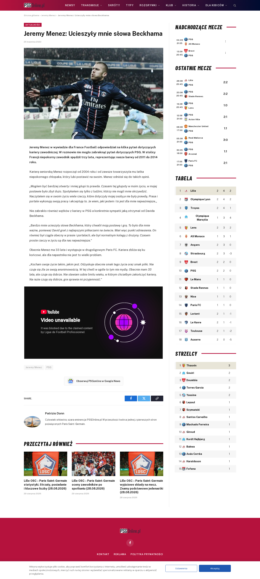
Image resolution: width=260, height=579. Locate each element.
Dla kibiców (215, 5)
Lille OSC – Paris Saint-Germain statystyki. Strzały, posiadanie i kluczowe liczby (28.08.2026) (45, 484)
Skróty (114, 5)
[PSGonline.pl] (34, 5)
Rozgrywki (148, 5)
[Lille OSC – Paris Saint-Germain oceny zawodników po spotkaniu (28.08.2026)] (93, 464)
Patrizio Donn (54, 413)
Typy (129, 5)
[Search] (234, 5)
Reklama (120, 554)
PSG (49, 367)
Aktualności (32, 25)
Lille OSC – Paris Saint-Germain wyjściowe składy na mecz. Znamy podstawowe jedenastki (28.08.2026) (141, 486)
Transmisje (90, 5)
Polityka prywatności (147, 554)
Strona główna (31, 15)
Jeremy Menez (48, 15)
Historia (189, 5)
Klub (169, 5)
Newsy (70, 5)
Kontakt (103, 554)
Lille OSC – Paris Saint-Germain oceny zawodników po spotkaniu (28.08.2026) (93, 484)
